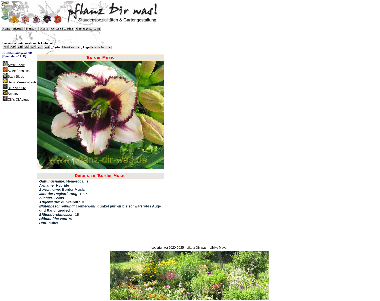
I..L (26, 47)
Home (6, 28)
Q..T (40, 47)
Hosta (44, 28)
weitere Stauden (62, 28)
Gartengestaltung (88, 28)
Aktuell (18, 28)
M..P (32, 47)
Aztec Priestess (18, 71)
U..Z (47, 47)
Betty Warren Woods (22, 82)
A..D (12, 47)
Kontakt (32, 28)
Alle (6, 47)
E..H (20, 47)
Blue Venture (17, 88)
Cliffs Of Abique (18, 99)
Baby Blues (16, 76)
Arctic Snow (16, 65)
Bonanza (14, 94)
